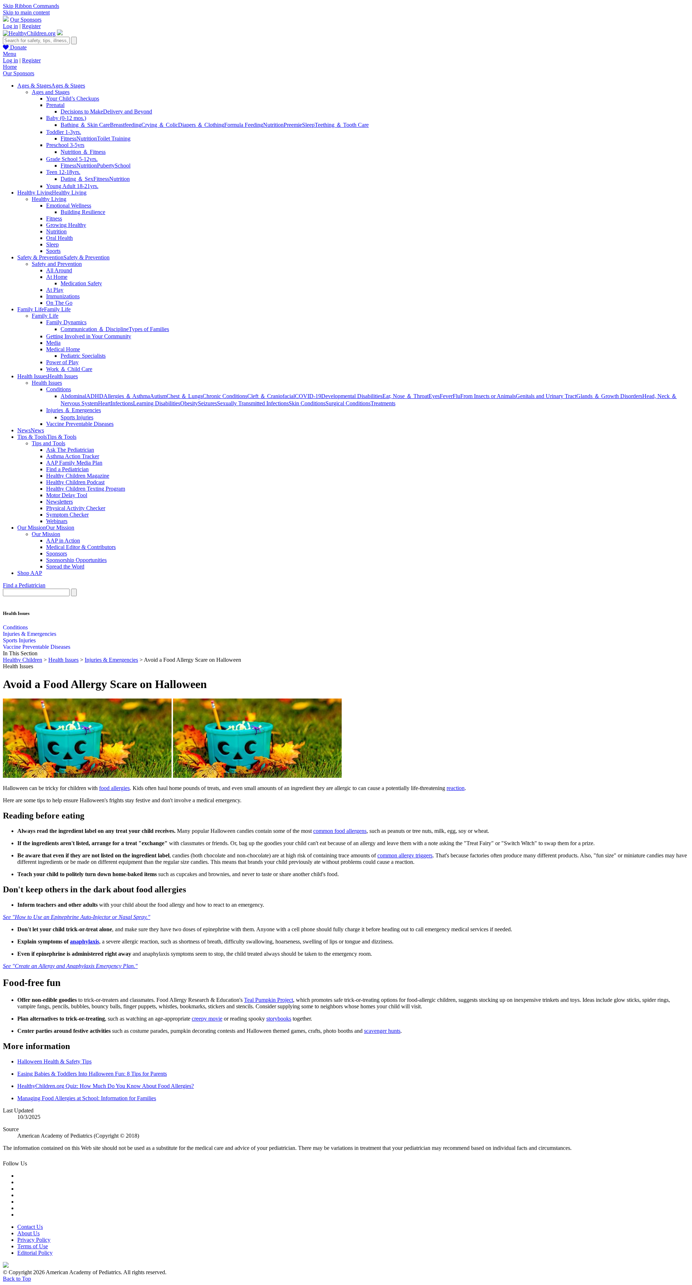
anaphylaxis (84, 941)
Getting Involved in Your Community (88, 336)
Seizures (207, 403)
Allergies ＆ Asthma (126, 396)
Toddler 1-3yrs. (63, 132)
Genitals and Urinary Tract (546, 396)
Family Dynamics (66, 322)
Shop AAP (29, 573)
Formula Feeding (243, 125)
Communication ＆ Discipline (95, 329)
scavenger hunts (382, 1031)
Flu (456, 396)
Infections (122, 403)
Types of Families (149, 329)
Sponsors (56, 553)
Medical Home (63, 349)
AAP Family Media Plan (74, 463)
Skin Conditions (307, 403)
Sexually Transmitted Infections (253, 403)
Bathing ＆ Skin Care (85, 125)
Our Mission (46, 534)
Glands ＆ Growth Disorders (609, 396)
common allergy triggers (404, 855)
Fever (446, 396)
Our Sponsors (25, 20)
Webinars (56, 521)
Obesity (189, 403)
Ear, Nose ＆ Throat (405, 396)
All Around (59, 270)
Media (53, 343)
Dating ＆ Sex (77, 179)
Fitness (68, 138)
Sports (53, 251)
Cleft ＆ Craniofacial (271, 396)
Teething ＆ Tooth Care (342, 125)
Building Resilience (83, 212)
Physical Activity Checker (75, 508)
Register (31, 26)
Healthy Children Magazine (77, 476)
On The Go (59, 303)
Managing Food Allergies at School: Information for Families (86, 1098)
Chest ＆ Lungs (185, 396)
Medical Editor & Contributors (81, 547)
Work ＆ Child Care (69, 369)
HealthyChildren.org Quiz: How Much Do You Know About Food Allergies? (105, 1086)
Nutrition (273, 125)
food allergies (114, 788)
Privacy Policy (33, 1240)
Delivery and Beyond (127, 111)
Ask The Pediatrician (70, 450)
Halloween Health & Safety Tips (54, 1061)
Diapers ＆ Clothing (201, 125)
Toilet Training (113, 138)
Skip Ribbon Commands (31, 6)
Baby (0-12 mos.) (66, 118)
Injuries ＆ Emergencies (73, 410)
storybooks (278, 1019)
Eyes (434, 396)
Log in (10, 26)
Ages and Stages (51, 92)
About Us (28, 1233)
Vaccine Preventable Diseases (80, 424)
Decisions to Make (82, 111)
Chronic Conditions (225, 396)
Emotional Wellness (68, 205)
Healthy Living (49, 199)
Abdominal (73, 396)
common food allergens (340, 831)
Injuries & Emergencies (29, 634)
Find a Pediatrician (67, 469)
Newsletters (59, 502)
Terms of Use (32, 1246)
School (122, 165)
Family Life (45, 316)
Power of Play (62, 362)
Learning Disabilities (156, 403)
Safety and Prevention (57, 264)
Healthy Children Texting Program (85, 489)
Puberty (106, 165)
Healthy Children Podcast (75, 482)
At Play (54, 290)
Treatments (383, 403)
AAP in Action (63, 540)
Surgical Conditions (348, 403)
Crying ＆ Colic (159, 125)
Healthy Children (22, 660)
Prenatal (55, 105)
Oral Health (59, 238)
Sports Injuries (77, 417)
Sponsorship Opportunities (76, 560)
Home (10, 67)
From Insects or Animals (488, 396)
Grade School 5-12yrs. (72, 159)
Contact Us (30, 1227)
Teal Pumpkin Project (268, 1000)
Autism (158, 396)
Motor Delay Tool (66, 495)
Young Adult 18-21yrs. (72, 186)
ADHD (94, 396)
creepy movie (207, 1019)
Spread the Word (65, 566)
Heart (104, 403)
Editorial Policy (35, 1253)
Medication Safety (81, 283)
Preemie (293, 125)
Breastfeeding (125, 125)
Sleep (308, 125)
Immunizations (63, 296)
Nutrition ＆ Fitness (83, 152)
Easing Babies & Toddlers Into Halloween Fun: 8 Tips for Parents (92, 1074)
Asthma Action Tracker (72, 456)
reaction (456, 788)
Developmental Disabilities (351, 396)
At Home (56, 277)
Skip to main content (26, 12)
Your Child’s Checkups (72, 98)
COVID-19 (308, 396)
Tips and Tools (48, 443)
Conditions (58, 389)
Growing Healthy (66, 225)
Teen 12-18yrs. (63, 172)
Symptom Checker (67, 515)
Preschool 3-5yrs (65, 145)
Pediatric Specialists (83, 356)
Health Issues (47, 383)
